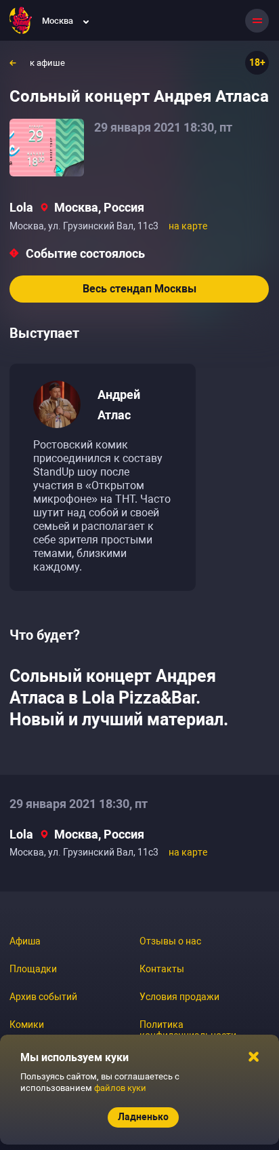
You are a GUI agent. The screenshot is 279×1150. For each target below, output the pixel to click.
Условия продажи (179, 996)
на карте (188, 226)
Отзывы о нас (170, 941)
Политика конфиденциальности (188, 1030)
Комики (26, 1024)
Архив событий (43, 996)
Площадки (33, 968)
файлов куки (120, 1088)
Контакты (162, 968)
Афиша (25, 941)
